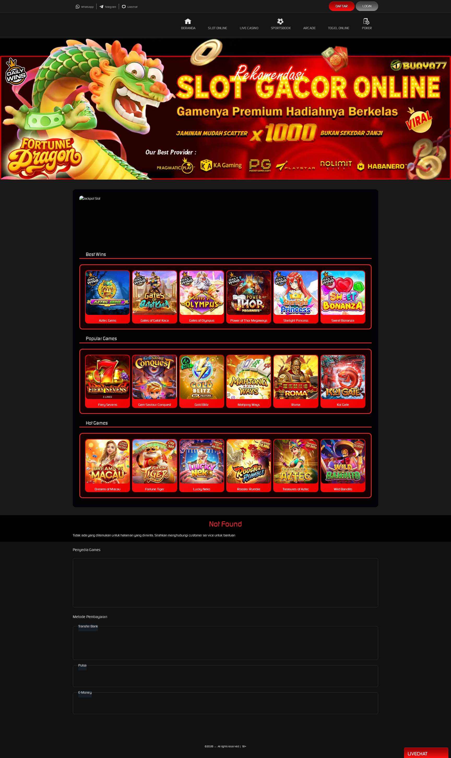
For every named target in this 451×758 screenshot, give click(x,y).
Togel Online (338, 28)
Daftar (342, 6)
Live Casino (249, 28)
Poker (367, 28)
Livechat (132, 7)
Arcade (309, 28)
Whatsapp (87, 7)
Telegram (110, 7)
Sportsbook (281, 28)
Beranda (188, 28)
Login (367, 6)
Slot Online (217, 28)
